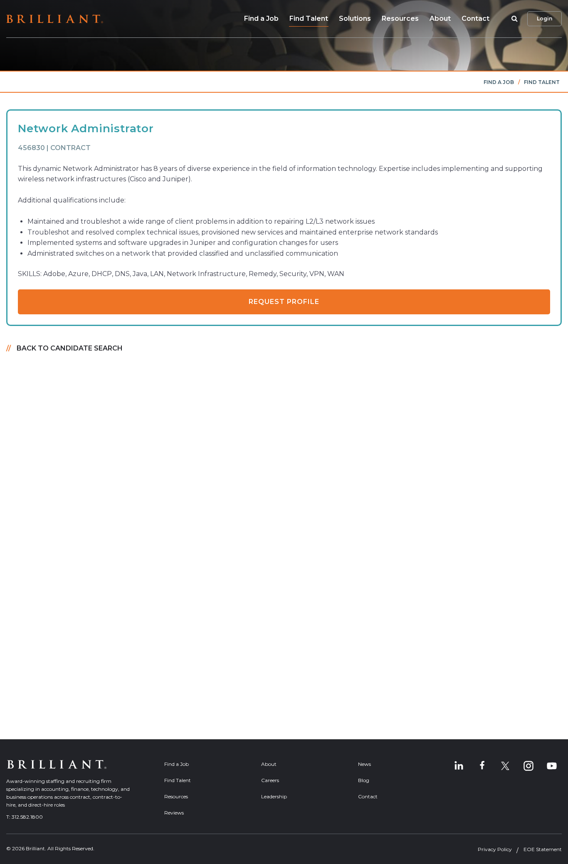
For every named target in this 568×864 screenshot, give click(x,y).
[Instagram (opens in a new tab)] (528, 766)
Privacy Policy (495, 849)
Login (544, 18)
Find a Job (261, 18)
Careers (270, 780)
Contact (475, 18)
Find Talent (308, 18)
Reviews (174, 813)
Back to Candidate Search (70, 348)
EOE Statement (543, 849)
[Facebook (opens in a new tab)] (482, 766)
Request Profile (284, 302)
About (440, 18)
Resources (400, 18)
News (364, 764)
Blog (363, 780)
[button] (513, 18)
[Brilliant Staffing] (54, 19)
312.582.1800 (27, 817)
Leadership (274, 796)
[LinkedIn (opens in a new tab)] (458, 766)
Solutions (355, 18)
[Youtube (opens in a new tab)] (552, 766)
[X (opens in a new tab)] (505, 766)
